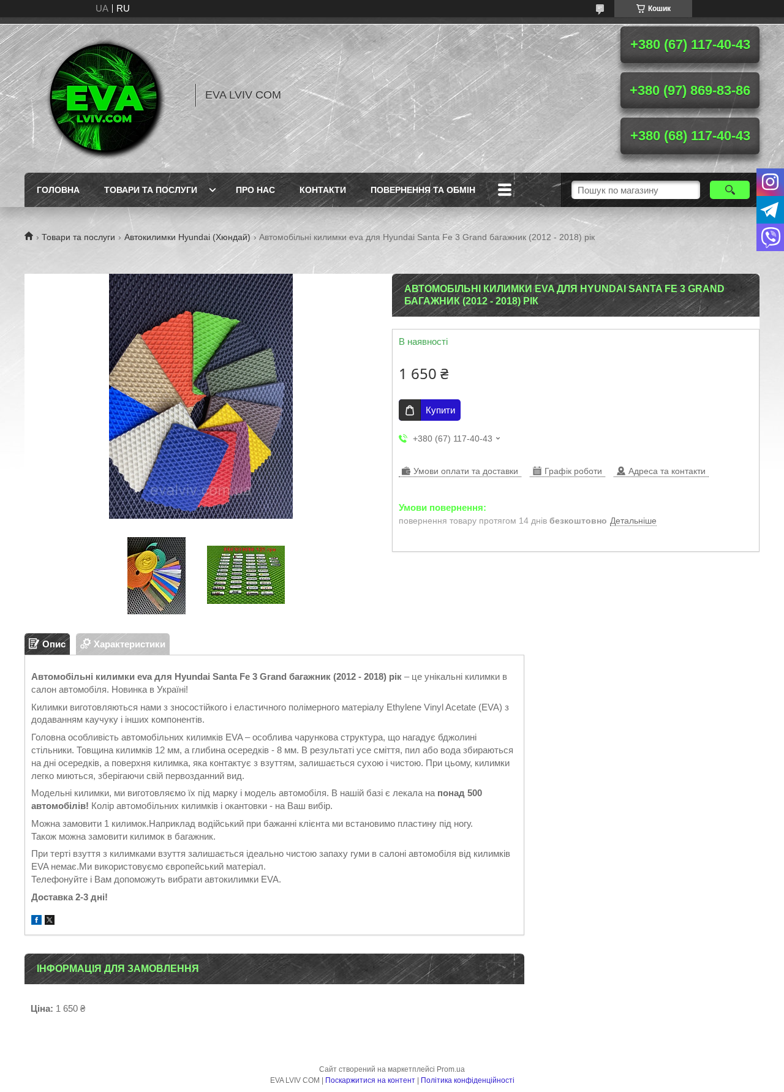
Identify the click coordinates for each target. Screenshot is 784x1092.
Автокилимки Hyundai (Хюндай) (187, 237)
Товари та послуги (150, 190)
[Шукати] (730, 190)
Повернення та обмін (423, 190)
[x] (50, 921)
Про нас (255, 190)
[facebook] (36, 921)
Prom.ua (451, 1069)
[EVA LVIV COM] (104, 95)
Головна (58, 190)
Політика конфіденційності (467, 1080)
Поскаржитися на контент (370, 1080)
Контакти (323, 190)
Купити (440, 410)
